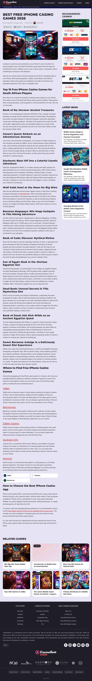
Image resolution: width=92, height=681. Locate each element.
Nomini (7, 458)
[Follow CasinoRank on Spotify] (83, 645)
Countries (20, 621)
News (87, 3)
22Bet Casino (11, 423)
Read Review (76, 42)
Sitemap (20, 624)
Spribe (42, 614)
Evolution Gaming (42, 611)
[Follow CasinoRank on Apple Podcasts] (87, 645)
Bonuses (20, 611)
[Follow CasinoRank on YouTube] (78, 645)
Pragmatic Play (25, 194)
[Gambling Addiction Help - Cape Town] (61, 663)
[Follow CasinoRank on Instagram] (70, 645)
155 (42, 624)
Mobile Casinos (49, 3)
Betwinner (9, 407)
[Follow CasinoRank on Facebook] (66, 645)
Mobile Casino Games (65, 3)
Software (20, 618)
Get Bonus (75, 39)
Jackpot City (10, 439)
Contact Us (68, 614)
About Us (68, 611)
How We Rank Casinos (68, 618)
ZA (5, 645)
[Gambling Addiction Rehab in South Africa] (43, 663)
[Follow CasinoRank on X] (74, 645)
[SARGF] (73, 663)
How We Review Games (68, 624)
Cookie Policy (46, 678)
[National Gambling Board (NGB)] (14, 663)
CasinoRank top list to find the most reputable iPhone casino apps (30, 511)
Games (20, 614)
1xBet (6, 388)
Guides (79, 3)
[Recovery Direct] (26, 663)
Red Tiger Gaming (42, 621)
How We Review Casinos (68, 621)
